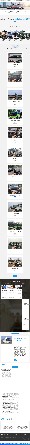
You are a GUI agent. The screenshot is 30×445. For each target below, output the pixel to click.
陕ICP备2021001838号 (26, 438)
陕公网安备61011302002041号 (24, 439)
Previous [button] (1, 6)
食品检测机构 (24, 434)
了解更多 (15, 360)
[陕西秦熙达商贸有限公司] (3, 2)
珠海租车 (13, 434)
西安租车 (10, 434)
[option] (15, 6)
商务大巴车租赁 (6, 434)
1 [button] (14, 9)
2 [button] (15, 9)
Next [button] (29, 6)
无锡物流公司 (16, 434)
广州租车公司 (20, 434)
